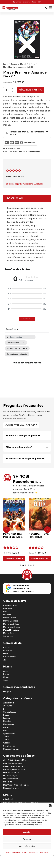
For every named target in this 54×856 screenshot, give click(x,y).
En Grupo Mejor (10, 775)
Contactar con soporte (21, 425)
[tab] (20, 565)
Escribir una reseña (27, 319)
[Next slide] (47, 529)
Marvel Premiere (33, 151)
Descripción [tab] (15, 198)
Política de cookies (13, 852)
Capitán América (10, 605)
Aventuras (7, 706)
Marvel (23, 64)
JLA (4, 660)
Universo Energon (11, 749)
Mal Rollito (7, 782)
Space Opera (9, 733)
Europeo (7, 691)
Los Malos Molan (10, 779)
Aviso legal (44, 852)
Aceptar (27, 832)
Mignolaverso (9, 724)
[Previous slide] (6, 529)
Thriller (6, 740)
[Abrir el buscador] (46, 8)
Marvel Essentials (10, 621)
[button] (50, 805)
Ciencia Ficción (9, 712)
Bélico (6, 709)
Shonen (6, 677)
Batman (6, 647)
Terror (6, 736)
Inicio (5, 64)
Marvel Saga (8, 633)
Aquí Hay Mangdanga (12, 763)
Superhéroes (9, 746)
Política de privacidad (30, 852)
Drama (6, 715)
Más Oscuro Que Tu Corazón (16, 785)
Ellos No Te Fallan (11, 772)
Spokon (6, 680)
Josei (5, 671)
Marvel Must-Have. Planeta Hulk (39, 535)
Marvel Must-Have (11, 624)
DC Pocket (8, 650)
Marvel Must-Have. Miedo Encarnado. (13, 535)
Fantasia (6, 718)
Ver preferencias (27, 846)
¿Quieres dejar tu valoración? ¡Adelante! (25, 184)
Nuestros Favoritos (11, 788)
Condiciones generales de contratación (20, 802)
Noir (5, 730)
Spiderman (8, 636)
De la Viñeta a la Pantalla (14, 766)
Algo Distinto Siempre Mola (14, 760)
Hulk (5, 612)
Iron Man (7, 614)
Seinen (6, 674)
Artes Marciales (10, 703)
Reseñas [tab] (12, 329)
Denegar (27, 839)
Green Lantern (9, 657)
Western (6, 743)
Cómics (14, 64)
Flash (5, 653)
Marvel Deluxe (9, 618)
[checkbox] (17, 354)
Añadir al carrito (30, 90)
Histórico (7, 721)
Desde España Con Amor (14, 769)
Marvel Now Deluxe (11, 627)
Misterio (6, 727)
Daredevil (7, 608)
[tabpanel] (27, 363)
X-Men (32, 64)
